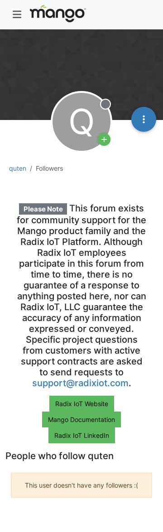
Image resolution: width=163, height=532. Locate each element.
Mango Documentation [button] (81, 419)
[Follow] (104, 139)
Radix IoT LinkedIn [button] (81, 435)
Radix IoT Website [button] (81, 403)
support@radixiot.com (80, 383)
